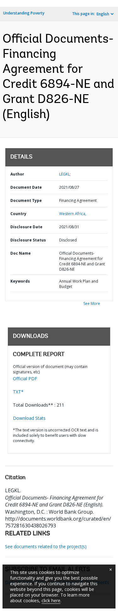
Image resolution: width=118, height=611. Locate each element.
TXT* (18, 392)
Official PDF (25, 378)
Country (18, 213)
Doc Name (20, 253)
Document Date (26, 187)
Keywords (20, 281)
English (103, 14)
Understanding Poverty (23, 13)
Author (17, 174)
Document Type (26, 200)
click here (51, 600)
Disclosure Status (28, 240)
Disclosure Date (26, 227)
